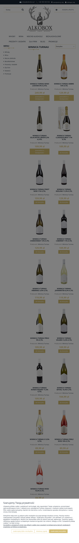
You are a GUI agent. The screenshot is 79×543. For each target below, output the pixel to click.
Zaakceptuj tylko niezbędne (23, 531)
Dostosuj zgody (41, 531)
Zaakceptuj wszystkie (58, 531)
